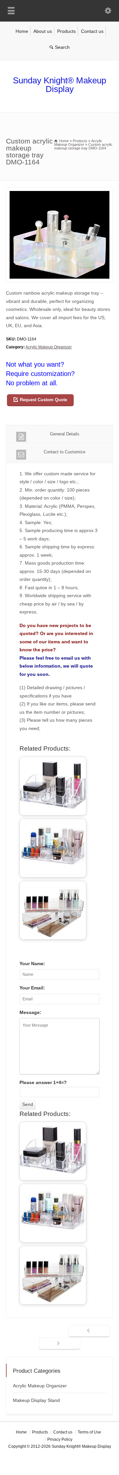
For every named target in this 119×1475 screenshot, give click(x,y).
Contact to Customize (64, 451)
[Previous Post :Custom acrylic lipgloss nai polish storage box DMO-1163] (89, 1331)
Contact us (92, 31)
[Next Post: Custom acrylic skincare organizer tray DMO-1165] (59, 1343)
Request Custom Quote (43, 399)
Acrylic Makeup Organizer (48, 347)
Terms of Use (89, 1432)
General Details (64, 433)
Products (66, 31)
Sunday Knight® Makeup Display (59, 84)
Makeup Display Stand (36, 1400)
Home (22, 31)
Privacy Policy (59, 1439)
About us (42, 31)
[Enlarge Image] (59, 191)
